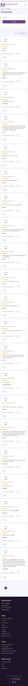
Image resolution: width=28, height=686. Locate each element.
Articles (3, 629)
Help (3, 664)
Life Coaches (5, 622)
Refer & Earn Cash (6, 636)
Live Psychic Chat (16, 678)
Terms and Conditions (7, 644)
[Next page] (22, 588)
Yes (5, 57)
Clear (16, 33)
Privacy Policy (5, 646)
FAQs (3, 666)
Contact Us (4, 668)
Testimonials (5, 627)
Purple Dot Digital (17, 679)
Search (15, 21)
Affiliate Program (6, 633)
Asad (6, 41)
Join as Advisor (19, 1)
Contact (25, 1)
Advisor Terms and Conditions (9, 651)
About (3, 625)
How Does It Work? (6, 662)
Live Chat (4, 620)
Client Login (4, 1)
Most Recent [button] (22, 33)
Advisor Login (11, 1)
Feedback (4, 631)
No (19, 53)
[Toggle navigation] (25, 5)
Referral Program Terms (7, 649)
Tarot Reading (5, 605)
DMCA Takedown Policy (7, 653)
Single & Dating (5, 609)
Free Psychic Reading (7, 618)
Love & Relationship (6, 607)
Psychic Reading (6, 603)
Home (2, 9)
